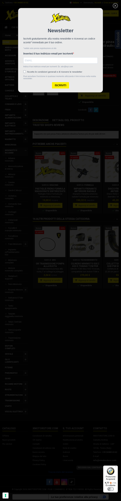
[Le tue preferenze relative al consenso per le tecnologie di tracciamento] (6, 495)
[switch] (110, 489)
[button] (115, 5)
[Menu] (116, 467)
